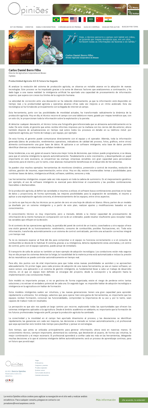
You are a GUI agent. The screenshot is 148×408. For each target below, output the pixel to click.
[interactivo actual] (9, 381)
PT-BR (56, 19)
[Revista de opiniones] (29, 9)
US (73, 19)
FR (82, 19)
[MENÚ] (133, 6)
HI (108, 19)
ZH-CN (99, 19)
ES (65, 19)
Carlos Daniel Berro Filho (25, 70)
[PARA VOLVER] (133, 12)
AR (91, 19)
